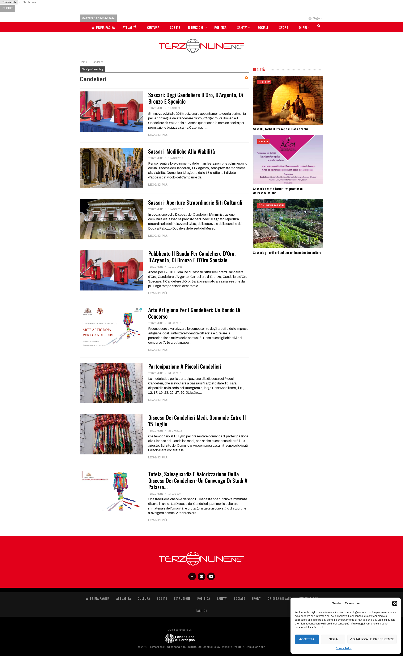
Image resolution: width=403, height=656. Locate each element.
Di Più (303, 27)
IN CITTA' (264, 82)
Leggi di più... (158, 134)
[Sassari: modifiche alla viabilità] (111, 168)
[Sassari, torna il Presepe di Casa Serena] (288, 100)
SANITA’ (242, 27)
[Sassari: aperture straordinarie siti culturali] (111, 219)
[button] (395, 603)
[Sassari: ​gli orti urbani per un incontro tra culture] (288, 223)
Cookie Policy (344, 648)
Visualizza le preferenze (372, 639)
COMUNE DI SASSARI (271, 205)
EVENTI (263, 141)
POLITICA (220, 27)
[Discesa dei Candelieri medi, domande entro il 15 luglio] (111, 434)
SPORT (283, 27)
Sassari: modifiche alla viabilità (181, 151)
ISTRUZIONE (196, 27)
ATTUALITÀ (129, 27)
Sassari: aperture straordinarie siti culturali (195, 202)
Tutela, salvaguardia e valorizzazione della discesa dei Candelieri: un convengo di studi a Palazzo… (197, 480)
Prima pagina (105, 27)
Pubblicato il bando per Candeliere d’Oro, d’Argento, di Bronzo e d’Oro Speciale (192, 256)
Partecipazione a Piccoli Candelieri (184, 366)
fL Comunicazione (254, 646)
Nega (333, 639)
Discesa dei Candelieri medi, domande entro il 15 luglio (197, 420)
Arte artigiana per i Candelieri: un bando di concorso (194, 313)
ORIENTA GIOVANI (279, 598)
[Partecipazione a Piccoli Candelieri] (111, 383)
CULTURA (153, 27)
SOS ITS (175, 27)
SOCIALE (263, 27)
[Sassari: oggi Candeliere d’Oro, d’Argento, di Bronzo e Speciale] (111, 111)
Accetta (306, 639)
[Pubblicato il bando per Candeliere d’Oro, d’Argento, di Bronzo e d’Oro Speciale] (111, 270)
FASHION (201, 610)
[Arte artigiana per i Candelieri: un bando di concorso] (111, 326)
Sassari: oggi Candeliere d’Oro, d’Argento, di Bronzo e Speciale (195, 98)
